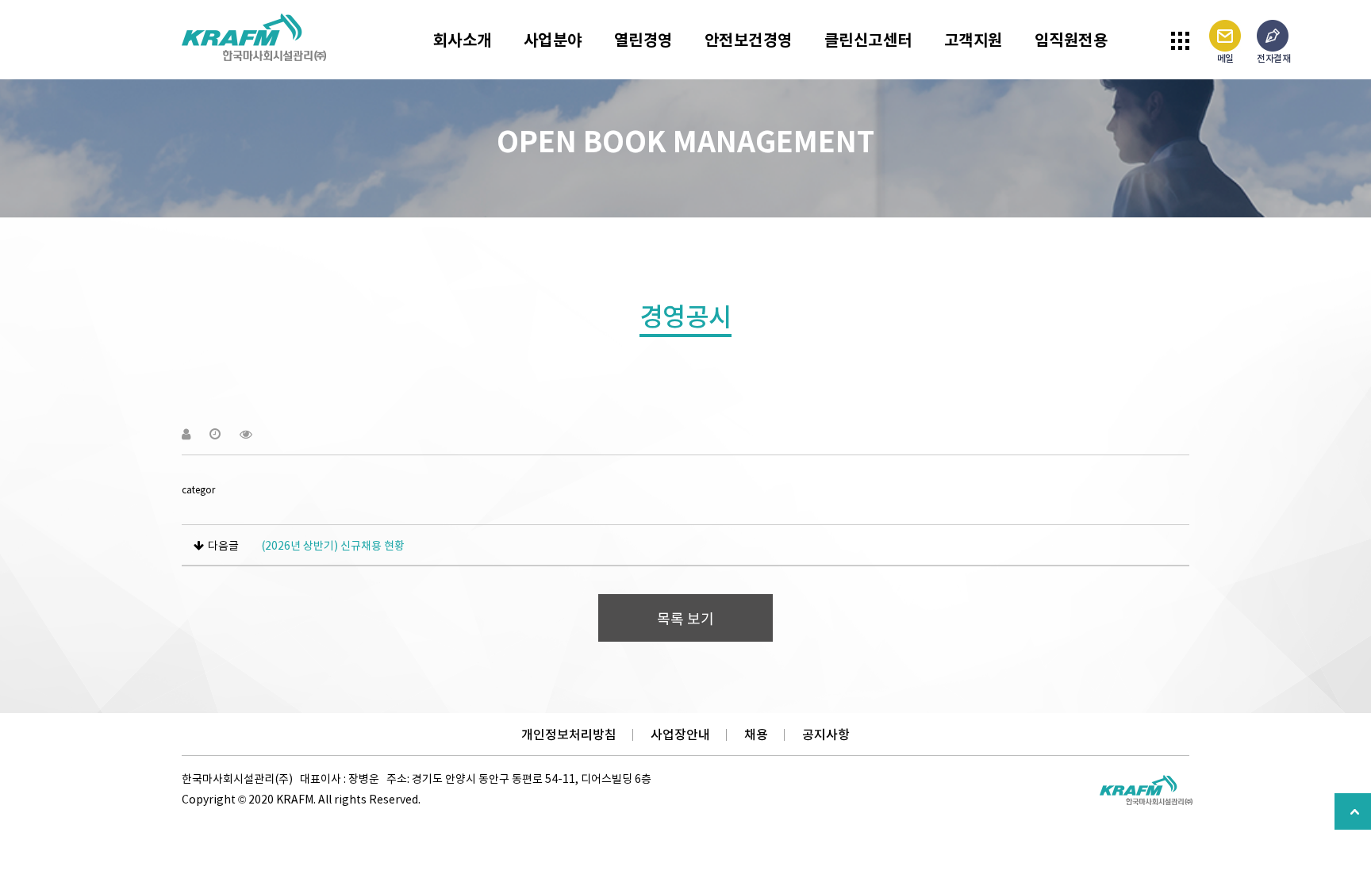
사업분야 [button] (553, 39)
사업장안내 (680, 734)
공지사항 (826, 734)
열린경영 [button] (643, 39)
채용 (756, 734)
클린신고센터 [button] (868, 39)
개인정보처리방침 (568, 734)
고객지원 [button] (973, 39)
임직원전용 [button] (1071, 39)
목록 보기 (685, 618)
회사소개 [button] (462, 39)
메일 (1225, 58)
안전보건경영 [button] (749, 39)
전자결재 (1273, 58)
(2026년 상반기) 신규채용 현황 (333, 545)
